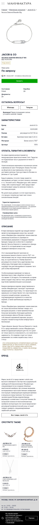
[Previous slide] (4, 32)
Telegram (29, 107)
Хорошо (31, 518)
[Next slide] (36, 32)
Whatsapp (10, 107)
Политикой (10, 522)
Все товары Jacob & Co (19, 415)
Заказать (19, 81)
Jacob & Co (9, 54)
